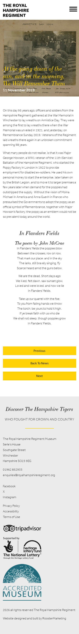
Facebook (9, 486)
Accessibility (11, 511)
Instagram (9, 497)
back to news (39, 363)
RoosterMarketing (54, 618)
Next (39, 376)
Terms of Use (11, 517)
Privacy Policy (11, 506)
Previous (39, 351)
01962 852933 (12, 469)
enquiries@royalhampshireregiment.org (29, 475)
